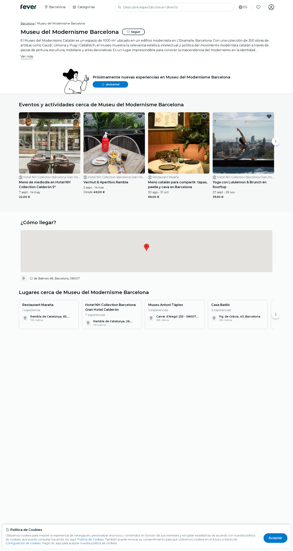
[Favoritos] (258, 7)
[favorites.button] (75, 116)
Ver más (27, 56)
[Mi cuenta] (271, 7)
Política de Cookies (90, 539)
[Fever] (28, 7)
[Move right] (276, 141)
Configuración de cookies (23, 543)
